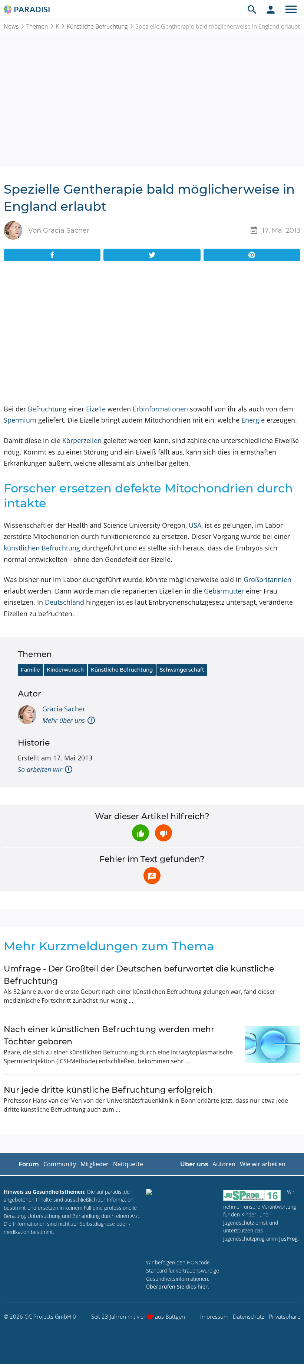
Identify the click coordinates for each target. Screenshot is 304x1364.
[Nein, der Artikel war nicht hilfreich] (163, 832)
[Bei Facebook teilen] (52, 255)
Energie (253, 420)
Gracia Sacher (63, 708)
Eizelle (96, 408)
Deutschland (64, 602)
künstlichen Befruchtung (42, 547)
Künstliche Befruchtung (97, 26)
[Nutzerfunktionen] (270, 9)
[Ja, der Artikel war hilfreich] (140, 832)
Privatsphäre (284, 1316)
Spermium (20, 420)
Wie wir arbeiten (262, 1164)
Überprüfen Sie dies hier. (177, 1286)
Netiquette (128, 1164)
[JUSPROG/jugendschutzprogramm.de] (252, 1195)
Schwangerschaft (182, 670)
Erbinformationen (160, 408)
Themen (37, 26)
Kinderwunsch (65, 670)
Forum (29, 1164)
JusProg (288, 1238)
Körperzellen (82, 440)
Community (59, 1164)
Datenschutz (248, 1316)
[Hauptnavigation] (291, 9)
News (11, 26)
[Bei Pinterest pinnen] (252, 255)
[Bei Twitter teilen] (151, 255)
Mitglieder (94, 1164)
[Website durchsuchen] (252, 9)
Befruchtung (47, 408)
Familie (30, 670)
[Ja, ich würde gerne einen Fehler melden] (152, 875)
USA (195, 525)
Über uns (194, 1164)
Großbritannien (267, 579)
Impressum (214, 1316)
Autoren (223, 1164)
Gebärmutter (224, 590)
